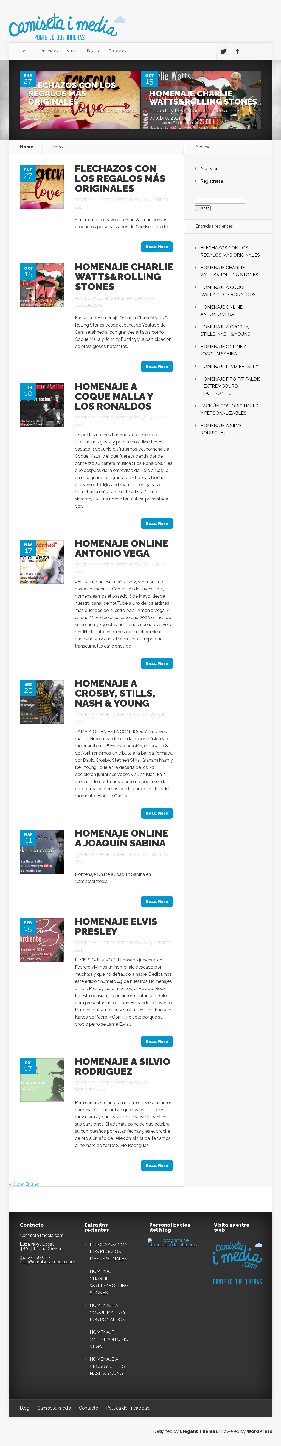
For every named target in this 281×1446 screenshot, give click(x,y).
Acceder (208, 168)
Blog (24, 1408)
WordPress (259, 1431)
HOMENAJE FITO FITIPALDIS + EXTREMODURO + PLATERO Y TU (230, 386)
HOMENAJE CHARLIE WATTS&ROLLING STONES (203, 97)
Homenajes (48, 51)
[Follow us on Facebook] (237, 51)
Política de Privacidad (128, 1408)
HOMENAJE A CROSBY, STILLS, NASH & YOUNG (115, 693)
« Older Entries (24, 1184)
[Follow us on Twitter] (223, 51)
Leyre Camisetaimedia (80, 111)
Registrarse (211, 181)
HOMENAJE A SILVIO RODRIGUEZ (122, 1066)
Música (72, 51)
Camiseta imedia (54, 1408)
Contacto (88, 1408)
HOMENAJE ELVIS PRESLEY (116, 926)
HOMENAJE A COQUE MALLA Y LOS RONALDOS (114, 396)
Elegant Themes (199, 1431)
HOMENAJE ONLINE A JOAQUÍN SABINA (121, 838)
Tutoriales (117, 51)
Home (24, 51)
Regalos (94, 51)
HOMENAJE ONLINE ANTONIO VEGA (121, 548)
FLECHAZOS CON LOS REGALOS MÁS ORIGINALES (72, 93)
